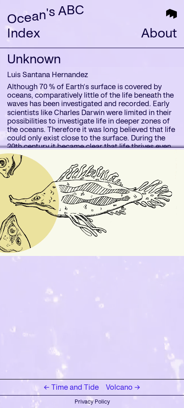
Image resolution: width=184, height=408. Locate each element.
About (159, 33)
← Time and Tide (71, 387)
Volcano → (123, 387)
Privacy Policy (92, 401)
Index (23, 33)
